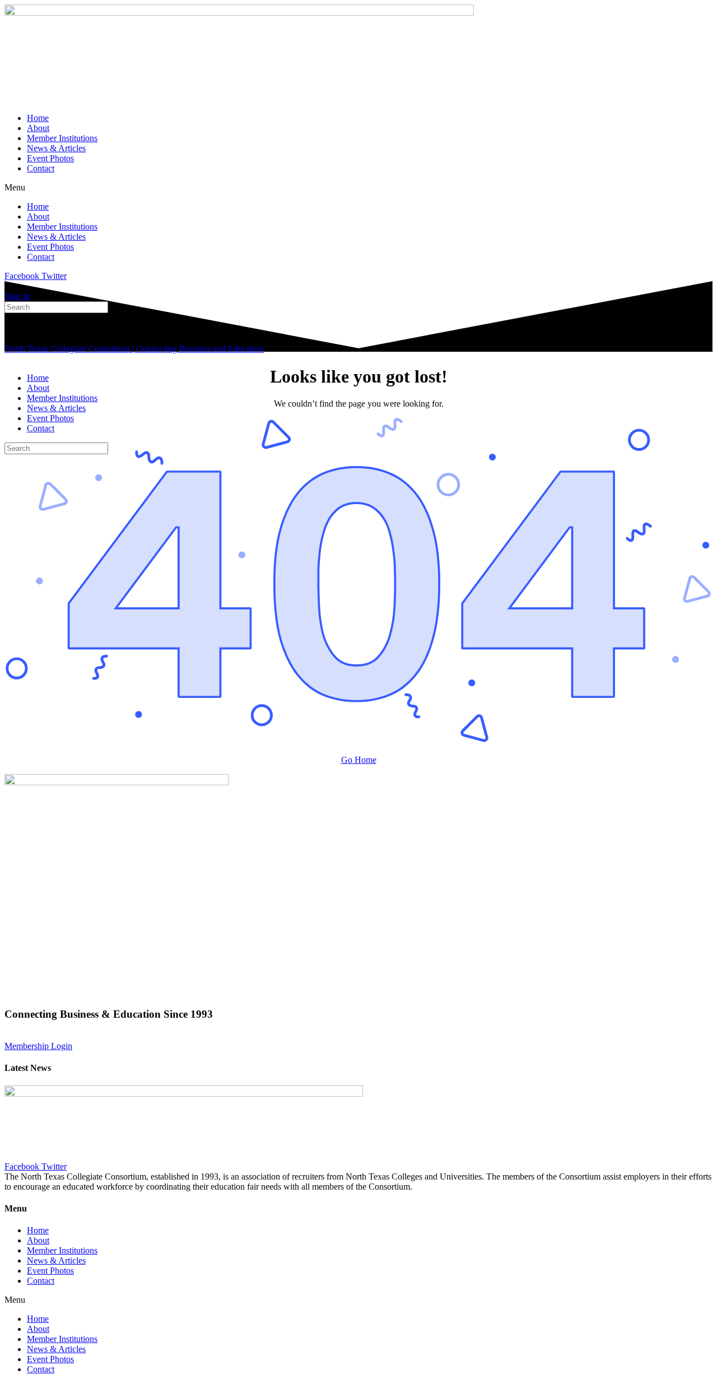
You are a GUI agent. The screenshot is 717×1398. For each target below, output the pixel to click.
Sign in (17, 296)
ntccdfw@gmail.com (315, 1036)
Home (38, 118)
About (38, 128)
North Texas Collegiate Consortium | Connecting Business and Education (134, 348)
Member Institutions (62, 138)
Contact (40, 168)
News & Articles (56, 148)
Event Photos (50, 158)
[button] (358, 188)
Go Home (358, 760)
